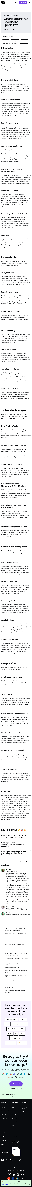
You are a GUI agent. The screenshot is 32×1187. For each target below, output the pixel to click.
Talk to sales (23, 2)
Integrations (4, 1114)
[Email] (5, 29)
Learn (13, 1107)
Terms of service (9, 1168)
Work (13, 1094)
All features (4, 1118)
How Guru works (5, 1111)
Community (14, 1122)
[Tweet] (11, 29)
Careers (3, 1136)
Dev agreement (18, 1168)
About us (3, 1140)
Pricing (3, 1107)
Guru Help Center (24, 1107)
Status (23, 1111)
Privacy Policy (5, 1184)
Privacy (25, 1168)
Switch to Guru (5, 1149)
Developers (14, 1118)
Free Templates (5, 1152)
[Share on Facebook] (14, 29)
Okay (27, 1183)
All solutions (4, 1122)
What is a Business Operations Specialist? (12, 1096)
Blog (13, 1125)
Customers (14, 1111)
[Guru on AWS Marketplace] (16, 1151)
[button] (29, 2)
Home (2, 1094)
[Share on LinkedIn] (8, 29)
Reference (8, 1094)
